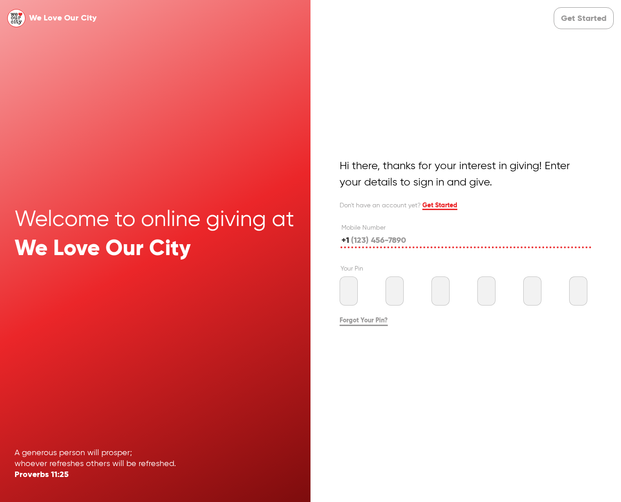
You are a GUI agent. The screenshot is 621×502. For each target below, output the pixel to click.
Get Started (439, 205)
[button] (584, 18)
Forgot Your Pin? (364, 320)
